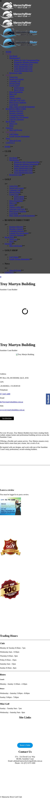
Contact (25, 733)
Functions (25, 729)
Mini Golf (25, 727)
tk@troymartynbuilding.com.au (11, 402)
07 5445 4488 (5, 394)
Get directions (7, 418)
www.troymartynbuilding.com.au (12, 410)
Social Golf (25, 722)
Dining (25, 731)
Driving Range (25, 725)
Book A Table (25, 745)
